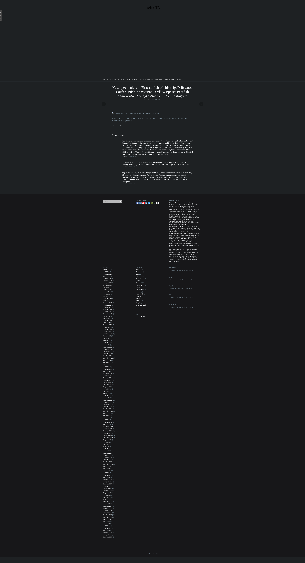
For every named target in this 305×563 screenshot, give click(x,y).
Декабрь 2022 (107, 351)
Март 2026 (106, 276)
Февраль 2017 (107, 506)
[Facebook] (1, 11)
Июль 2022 (106, 362)
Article (122, 79)
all (104, 79)
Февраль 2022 (108, 373)
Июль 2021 (106, 389)
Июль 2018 (106, 468)
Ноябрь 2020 (107, 406)
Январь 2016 (107, 535)
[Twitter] (1, 12)
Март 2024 (106, 323)
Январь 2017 (107, 508)
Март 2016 (106, 530)
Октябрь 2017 (107, 488)
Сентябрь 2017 (108, 490)
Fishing (116, 79)
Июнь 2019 (106, 444)
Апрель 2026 (107, 274)
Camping (139, 276)
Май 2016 (106, 526)
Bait (141, 79)
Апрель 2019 (107, 448)
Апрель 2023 (107, 342)
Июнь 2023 (106, 340)
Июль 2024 (106, 318)
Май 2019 (106, 446)
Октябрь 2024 (107, 311)
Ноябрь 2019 (107, 433)
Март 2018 (106, 477)
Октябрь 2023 (107, 331)
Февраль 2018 (107, 479)
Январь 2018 (107, 482)
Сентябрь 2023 (108, 334)
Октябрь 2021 (107, 382)
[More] (1, 20)
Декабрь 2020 (108, 404)
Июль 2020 (106, 415)
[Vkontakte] (1, 17)
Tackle (166, 79)
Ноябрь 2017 (107, 486)
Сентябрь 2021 (108, 384)
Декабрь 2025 (107, 281)
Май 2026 (106, 272)
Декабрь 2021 (107, 378)
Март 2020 (106, 424)
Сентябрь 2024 (108, 314)
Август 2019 (107, 440)
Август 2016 (107, 519)
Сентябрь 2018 (108, 464)
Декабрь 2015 (107, 537)
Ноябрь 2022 (107, 353)
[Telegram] (1, 15)
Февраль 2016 (107, 532)
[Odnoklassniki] (1, 19)
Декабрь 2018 (107, 457)
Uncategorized (141, 305)
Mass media (158, 79)
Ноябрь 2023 (107, 329)
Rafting (138, 296)
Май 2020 (106, 420)
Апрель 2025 (107, 298)
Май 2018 (106, 473)
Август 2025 (107, 289)
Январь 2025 (107, 305)
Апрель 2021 (107, 395)
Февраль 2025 (107, 303)
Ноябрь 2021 (107, 380)
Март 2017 (106, 504)
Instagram (110, 79)
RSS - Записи (140, 316)
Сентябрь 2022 (108, 358)
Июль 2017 (106, 495)
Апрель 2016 (107, 528)
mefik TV (152, 7)
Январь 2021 (107, 402)
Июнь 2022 (106, 364)
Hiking (138, 287)
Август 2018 (107, 466)
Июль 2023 (106, 338)
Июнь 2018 (106, 471)
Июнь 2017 (106, 497)
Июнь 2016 (106, 524)
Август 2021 (107, 387)
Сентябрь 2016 (108, 517)
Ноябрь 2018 (107, 459)
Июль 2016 (106, 521)
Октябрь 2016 (107, 515)
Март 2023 (106, 345)
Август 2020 (107, 413)
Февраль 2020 (108, 426)
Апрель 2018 (107, 475)
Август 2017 (107, 493)
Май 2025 (106, 296)
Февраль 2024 (108, 325)
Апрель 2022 (107, 369)
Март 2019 (106, 451)
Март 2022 (106, 371)
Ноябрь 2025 (107, 283)
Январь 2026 (107, 278)
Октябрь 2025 (107, 285)
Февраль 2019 (107, 453)
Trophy (128, 79)
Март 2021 (106, 398)
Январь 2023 (107, 349)
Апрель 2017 (107, 502)
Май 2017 (106, 499)
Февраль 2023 (108, 347)
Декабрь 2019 (107, 431)
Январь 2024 (107, 327)
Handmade (146, 79)
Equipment (135, 79)
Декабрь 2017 (107, 484)
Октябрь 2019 (107, 435)
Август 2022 (107, 360)
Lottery (171, 79)
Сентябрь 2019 (108, 437)
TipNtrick (178, 79)
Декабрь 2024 (107, 307)
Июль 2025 (106, 292)
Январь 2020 (107, 429)
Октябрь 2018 (107, 462)
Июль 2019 (106, 442)
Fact (152, 79)
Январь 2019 (107, 455)
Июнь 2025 (106, 294)
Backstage (139, 272)
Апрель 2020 (107, 422)
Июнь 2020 (106, 417)
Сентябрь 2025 (108, 287)
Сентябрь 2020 (108, 411)
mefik (147, 99)
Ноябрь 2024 (107, 309)
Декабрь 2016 (107, 510)
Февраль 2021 (107, 400)
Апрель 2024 (107, 320)
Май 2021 (106, 393)
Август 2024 (107, 316)
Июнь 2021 (106, 391)
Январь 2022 (107, 376)
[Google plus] (1, 14)
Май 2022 (106, 367)
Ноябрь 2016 (107, 513)
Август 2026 (107, 269)
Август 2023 (107, 336)
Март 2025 (106, 300)
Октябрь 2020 (107, 409)
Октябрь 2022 (107, 356)
